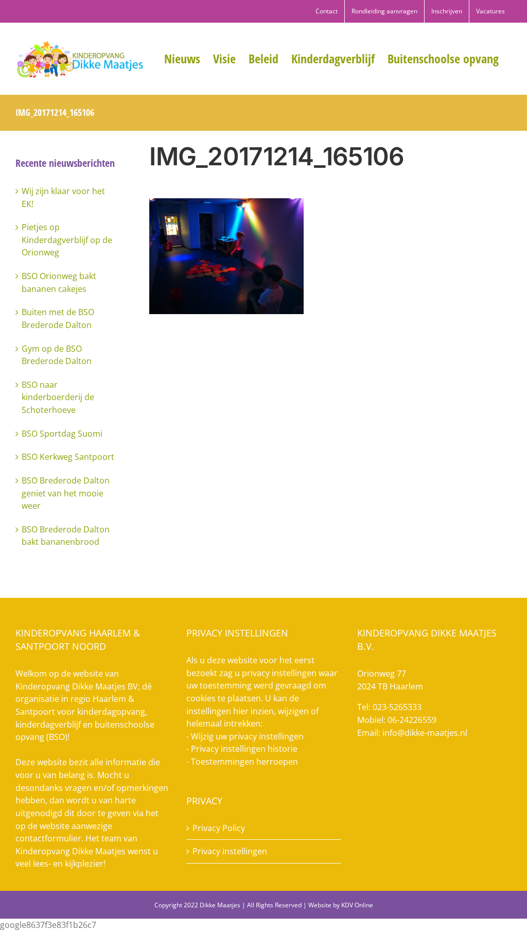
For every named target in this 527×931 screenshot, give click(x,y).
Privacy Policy (218, 828)
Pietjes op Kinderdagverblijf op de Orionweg (67, 239)
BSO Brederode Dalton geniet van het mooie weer (66, 493)
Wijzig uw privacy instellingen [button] (247, 736)
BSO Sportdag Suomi (62, 433)
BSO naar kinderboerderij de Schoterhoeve (58, 397)
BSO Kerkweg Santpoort (68, 456)
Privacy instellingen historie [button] (244, 748)
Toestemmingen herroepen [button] (244, 761)
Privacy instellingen (229, 851)
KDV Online (357, 905)
